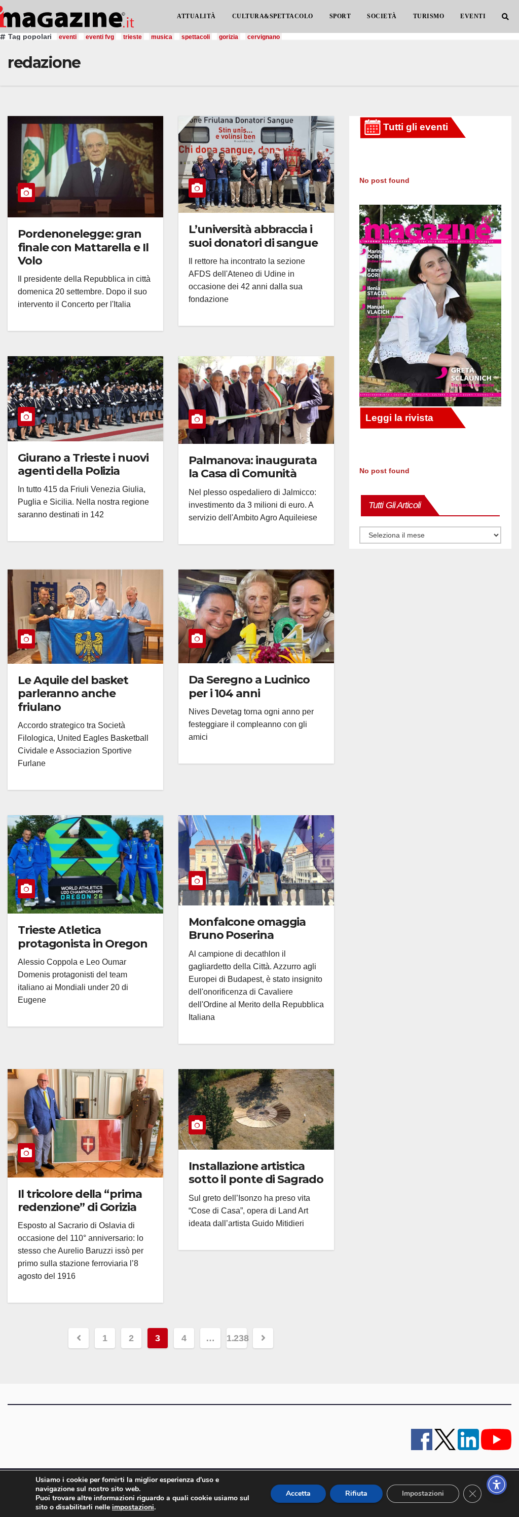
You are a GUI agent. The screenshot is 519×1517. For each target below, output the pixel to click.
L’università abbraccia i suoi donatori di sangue (253, 235)
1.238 (237, 1338)
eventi (68, 37)
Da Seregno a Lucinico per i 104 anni (249, 686)
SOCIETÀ (382, 16)
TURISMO (428, 16)
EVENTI (473, 16)
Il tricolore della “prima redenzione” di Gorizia (80, 1200)
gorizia (228, 37)
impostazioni (133, 1507)
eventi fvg (100, 37)
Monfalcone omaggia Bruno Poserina (247, 928)
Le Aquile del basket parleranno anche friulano (73, 693)
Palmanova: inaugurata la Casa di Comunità (253, 466)
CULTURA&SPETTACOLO (272, 16)
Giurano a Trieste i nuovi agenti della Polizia (83, 464)
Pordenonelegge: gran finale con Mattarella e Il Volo (83, 247)
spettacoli (195, 37)
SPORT (340, 16)
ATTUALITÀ (196, 16)
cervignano (263, 37)
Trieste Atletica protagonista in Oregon (82, 936)
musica (161, 37)
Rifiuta (356, 1493)
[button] (505, 17)
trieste (132, 37)
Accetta (298, 1493)
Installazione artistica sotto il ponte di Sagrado (256, 1172)
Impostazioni (423, 1493)
